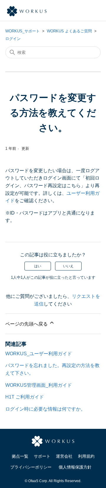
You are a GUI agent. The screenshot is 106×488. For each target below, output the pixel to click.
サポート (42, 456)
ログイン (13, 38)
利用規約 (86, 456)
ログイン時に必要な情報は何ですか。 (45, 408)
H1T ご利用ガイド (24, 396)
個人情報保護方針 (75, 467)
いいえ (68, 266)
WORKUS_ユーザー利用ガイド (38, 353)
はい (37, 266)
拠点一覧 (20, 456)
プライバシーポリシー (31, 467)
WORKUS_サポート (22, 31)
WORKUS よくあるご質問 (69, 31)
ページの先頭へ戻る (27, 323)
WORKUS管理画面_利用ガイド (38, 385)
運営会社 (64, 456)
